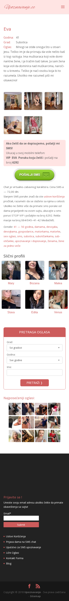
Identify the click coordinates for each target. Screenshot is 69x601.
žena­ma (52, 241)
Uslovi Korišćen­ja (16, 536)
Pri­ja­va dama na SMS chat (21, 541)
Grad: (10, 342)
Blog (8, 563)
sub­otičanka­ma (44, 236)
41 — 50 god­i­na (23, 226)
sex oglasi (10, 236)
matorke (55, 231)
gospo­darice (25, 231)
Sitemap (35, 596)
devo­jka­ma (10, 231)
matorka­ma (42, 231)
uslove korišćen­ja (54, 196)
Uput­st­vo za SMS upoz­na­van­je (23, 547)
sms (19, 236)
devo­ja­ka (51, 226)
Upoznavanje (32, 592)
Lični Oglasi (12, 552)
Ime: (9, 367)
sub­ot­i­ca (29, 236)
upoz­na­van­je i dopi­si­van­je (30, 241)
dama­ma (39, 226)
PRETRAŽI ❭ (35, 383)
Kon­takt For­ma (14, 558)
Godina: (11, 354)
